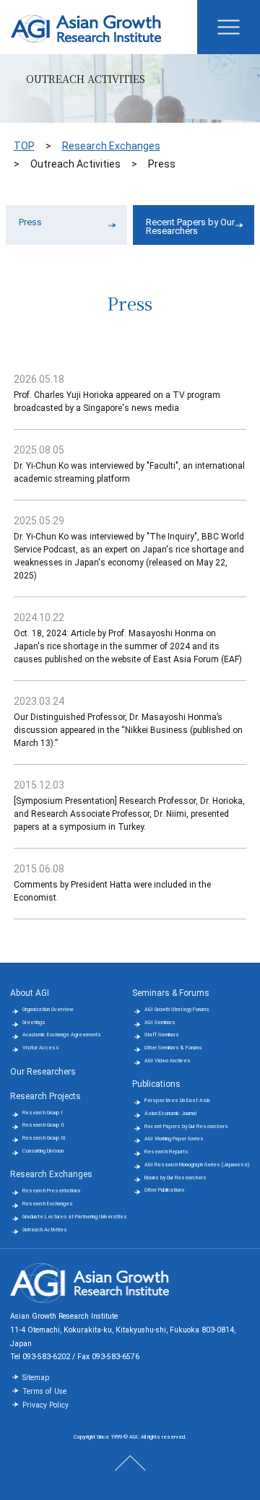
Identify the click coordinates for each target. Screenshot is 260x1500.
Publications (156, 1084)
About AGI (29, 993)
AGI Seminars (160, 1022)
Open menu (228, 27)
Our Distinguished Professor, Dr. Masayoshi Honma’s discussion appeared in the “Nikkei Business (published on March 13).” (128, 730)
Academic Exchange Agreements (61, 1034)
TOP (24, 146)
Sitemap (35, 1377)
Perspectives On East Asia (177, 1100)
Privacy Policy (45, 1405)
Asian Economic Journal (170, 1113)
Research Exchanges (111, 146)
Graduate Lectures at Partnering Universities (74, 1216)
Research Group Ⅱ (43, 1125)
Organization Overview (47, 1009)
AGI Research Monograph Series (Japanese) (196, 1164)
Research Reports (166, 1151)
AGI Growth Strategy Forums (176, 1009)
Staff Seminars (161, 1034)
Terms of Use (44, 1391)
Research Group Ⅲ (44, 1138)
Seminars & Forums (170, 993)
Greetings (34, 1022)
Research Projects (45, 1096)
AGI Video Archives (167, 1060)
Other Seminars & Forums (173, 1047)
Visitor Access (40, 1047)
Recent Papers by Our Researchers (190, 226)
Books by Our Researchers (175, 1177)
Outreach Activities (44, 1229)
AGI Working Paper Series (174, 1138)
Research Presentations (51, 1190)
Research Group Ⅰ (42, 1112)
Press (30, 222)
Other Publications (164, 1190)
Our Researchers (43, 1072)
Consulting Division (43, 1151)
